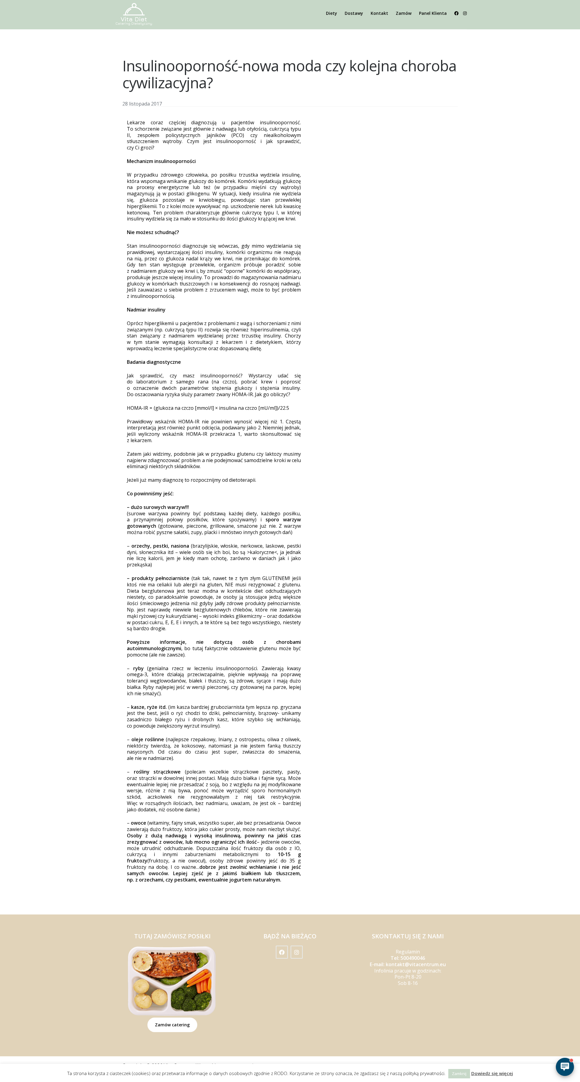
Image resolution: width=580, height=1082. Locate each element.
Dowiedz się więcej (492, 1073)
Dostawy (354, 13)
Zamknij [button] (459, 1073)
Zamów (403, 13)
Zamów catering (172, 1025)
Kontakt (379, 13)
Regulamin (408, 951)
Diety (331, 13)
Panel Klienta (433, 13)
